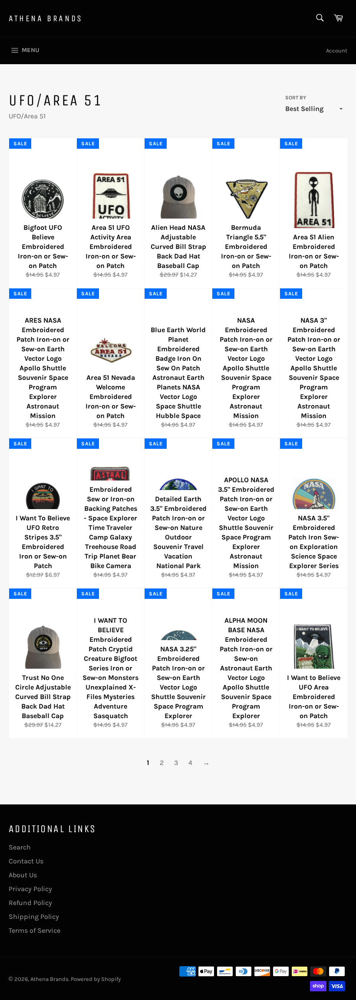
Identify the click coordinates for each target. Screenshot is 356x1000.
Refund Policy (30, 903)
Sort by (295, 98)
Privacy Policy (30, 889)
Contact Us (26, 861)
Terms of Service (34, 930)
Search (20, 847)
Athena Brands (46, 18)
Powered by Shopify (96, 979)
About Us (23, 875)
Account (336, 50)
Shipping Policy (34, 916)
